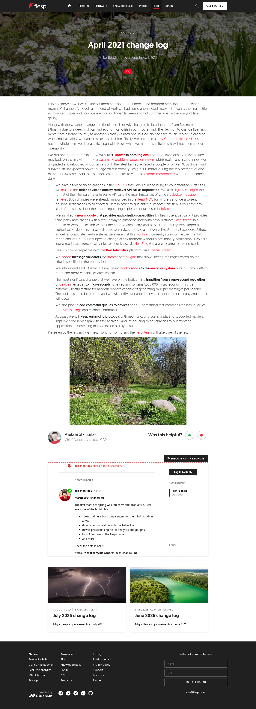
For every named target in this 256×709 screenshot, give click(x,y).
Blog (63, 659)
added (66, 257)
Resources (67, 654)
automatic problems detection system (127, 160)
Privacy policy (101, 665)
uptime (120, 155)
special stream (160, 250)
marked (66, 190)
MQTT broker (37, 675)
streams (112, 257)
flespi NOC (145, 199)
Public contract (102, 659)
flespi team (144, 333)
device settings (70, 310)
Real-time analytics (40, 670)
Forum (65, 670)
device (64, 284)
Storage (33, 680)
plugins (131, 257)
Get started (214, 6)
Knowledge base (71, 665)
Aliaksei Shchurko (85, 610)
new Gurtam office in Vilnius (177, 139)
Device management (41, 665)
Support (98, 670)
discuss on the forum (187, 458)
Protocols (66, 680)
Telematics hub (38, 659)
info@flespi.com (196, 692)
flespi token (182, 220)
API (63, 675)
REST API (121, 185)
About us (98, 675)
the (114, 250)
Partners (98, 680)
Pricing (97, 654)
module (141, 234)
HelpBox (163, 209)
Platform (34, 654)
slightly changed (186, 190)
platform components (159, 174)
